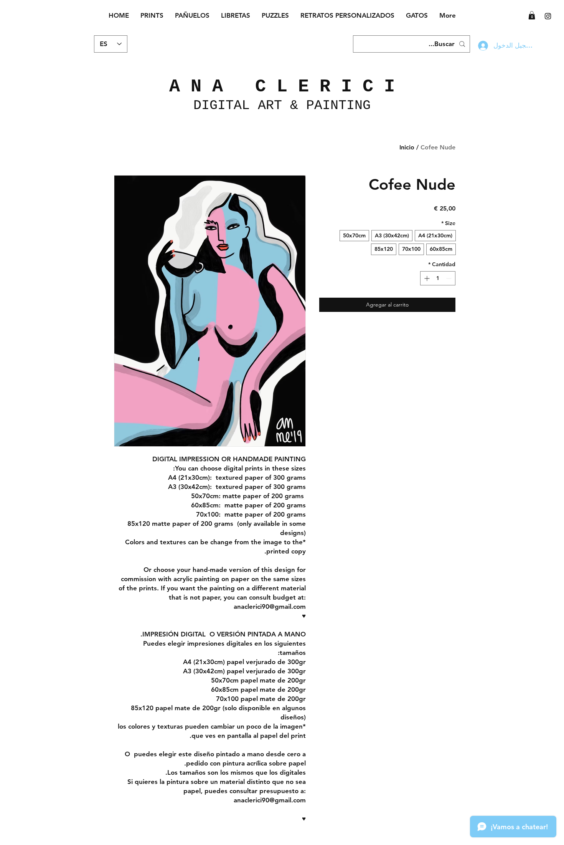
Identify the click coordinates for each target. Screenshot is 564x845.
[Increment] (426, 278)
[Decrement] (449, 278)
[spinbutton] (438, 278)
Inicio (406, 147)
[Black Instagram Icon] (548, 16)
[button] (531, 15)
